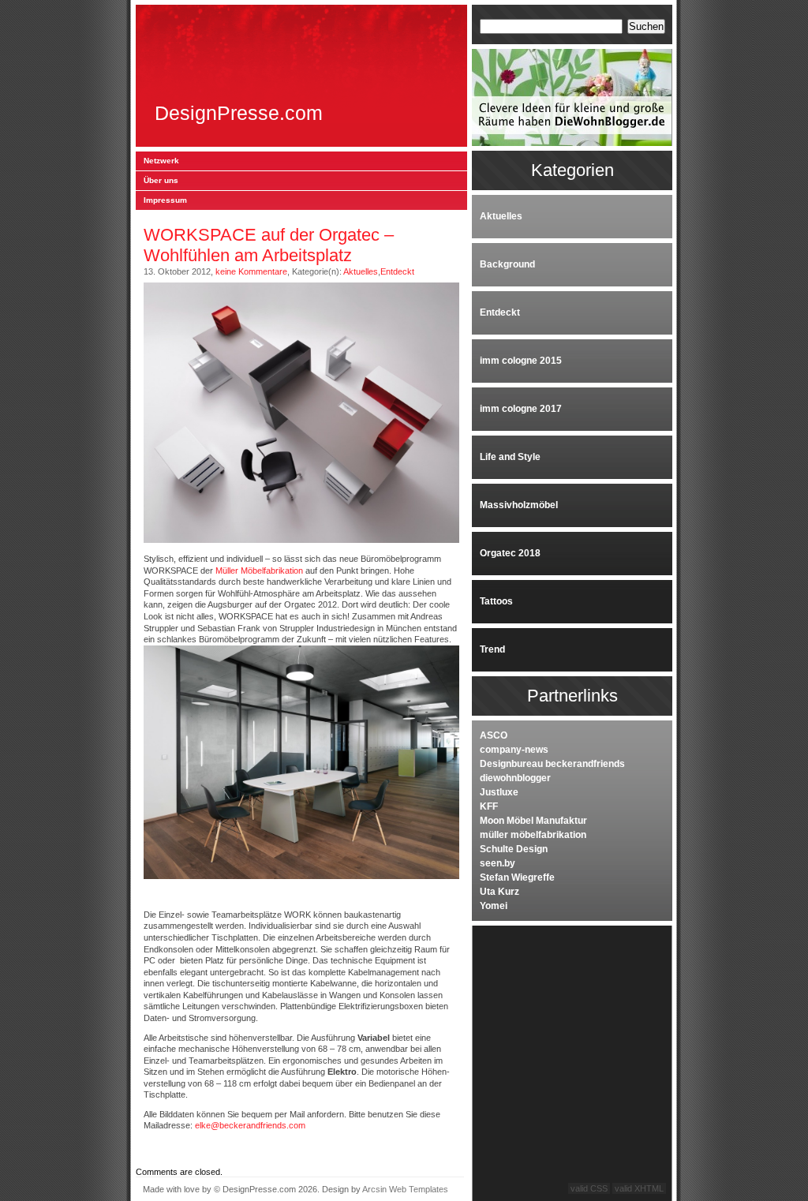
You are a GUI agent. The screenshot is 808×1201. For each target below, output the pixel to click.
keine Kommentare (251, 271)
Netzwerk (161, 160)
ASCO (493, 735)
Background (507, 264)
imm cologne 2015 (521, 360)
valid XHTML (639, 1188)
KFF (489, 806)
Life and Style (510, 456)
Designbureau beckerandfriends (552, 763)
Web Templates (418, 1189)
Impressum (165, 200)
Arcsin (374, 1189)
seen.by (497, 863)
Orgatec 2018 (510, 553)
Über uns (161, 180)
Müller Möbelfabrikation (259, 570)
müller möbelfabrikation (533, 834)
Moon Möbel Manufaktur (533, 820)
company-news (514, 749)
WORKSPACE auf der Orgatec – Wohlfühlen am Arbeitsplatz (269, 245)
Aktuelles (360, 271)
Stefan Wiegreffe (517, 877)
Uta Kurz (499, 891)
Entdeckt (397, 271)
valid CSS (589, 1188)
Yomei (493, 905)
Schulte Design (514, 849)
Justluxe (499, 792)
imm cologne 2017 (521, 408)
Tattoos (496, 601)
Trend (492, 649)
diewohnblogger (515, 778)
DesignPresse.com (239, 113)
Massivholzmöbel (519, 505)
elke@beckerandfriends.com (250, 1125)
